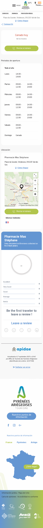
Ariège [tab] (34, 443)
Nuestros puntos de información (21, 416)
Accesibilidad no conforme (27, 497)
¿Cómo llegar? (31, 467)
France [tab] (9, 443)
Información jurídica (9, 493)
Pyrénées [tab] (21, 443)
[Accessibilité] (35, 2)
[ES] (39, 3)
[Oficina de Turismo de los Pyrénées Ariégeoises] (25, 5)
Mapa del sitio (23, 493)
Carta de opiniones (9, 497)
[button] (39, 5)
